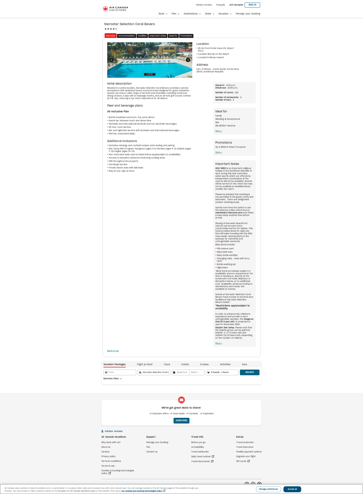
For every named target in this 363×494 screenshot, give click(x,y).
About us (105, 447)
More (218, 131)
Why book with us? (111, 442)
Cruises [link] (204, 364)
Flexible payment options (249, 452)
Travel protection (245, 442)
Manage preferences (268, 489)
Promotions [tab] (186, 36)
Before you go (198, 442)
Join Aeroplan (236, 5)
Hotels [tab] (185, 364)
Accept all (292, 489)
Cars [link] (244, 364)
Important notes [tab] (158, 36)
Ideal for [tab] (173, 36)
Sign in (254, 5)
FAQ (148, 447)
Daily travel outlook (201, 457)
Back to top (113, 351)
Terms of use (108, 466)
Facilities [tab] (142, 36)
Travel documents (200, 462)
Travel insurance (244, 447)
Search (249, 372)
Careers (105, 452)
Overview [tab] (110, 36)
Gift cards (241, 461)
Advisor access (204, 5)
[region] (181, 489)
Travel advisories (200, 452)
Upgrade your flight (246, 457)
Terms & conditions (111, 461)
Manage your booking (248, 14)
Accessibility (197, 447)
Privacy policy (108, 457)
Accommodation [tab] (126, 36)
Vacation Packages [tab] (115, 364)
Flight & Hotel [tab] (144, 364)
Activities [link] (225, 364)
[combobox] (120, 372)
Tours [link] (167, 364)
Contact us (151, 452)
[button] (163, 13)
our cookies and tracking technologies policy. (142, 491)
